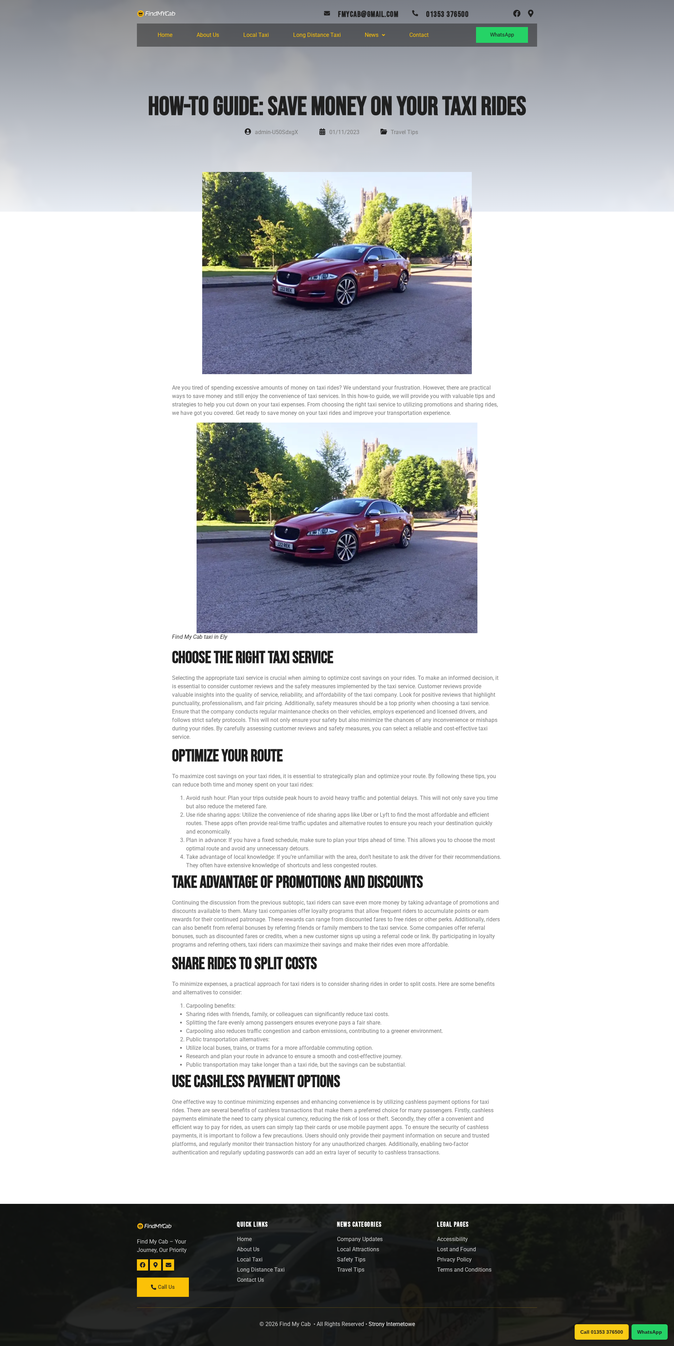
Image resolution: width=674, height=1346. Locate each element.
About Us (208, 35)
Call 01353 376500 (601, 1332)
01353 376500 (447, 14)
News (371, 35)
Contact (419, 35)
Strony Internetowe (392, 1324)
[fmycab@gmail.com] (327, 13)
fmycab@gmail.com (368, 14)
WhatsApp (649, 1332)
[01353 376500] (415, 13)
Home (165, 35)
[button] (375, 35)
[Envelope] (168, 1265)
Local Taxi (256, 35)
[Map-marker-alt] (531, 13)
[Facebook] (517, 13)
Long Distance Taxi (317, 35)
